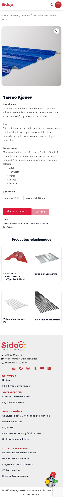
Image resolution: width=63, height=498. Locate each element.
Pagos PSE (7, 427)
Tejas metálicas (40, 15)
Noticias (6, 380)
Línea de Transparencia (15, 476)
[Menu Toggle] (58, 4)
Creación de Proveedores (16, 396)
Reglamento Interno (13, 402)
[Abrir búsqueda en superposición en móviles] (52, 5)
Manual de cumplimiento (15, 458)
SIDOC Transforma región (16, 386)
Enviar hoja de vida (12, 421)
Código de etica (11, 470)
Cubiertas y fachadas (19, 15)
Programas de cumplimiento (17, 464)
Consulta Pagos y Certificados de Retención (26, 415)
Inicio (3, 15)
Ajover (10, 227)
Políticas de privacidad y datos (19, 452)
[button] (56, 31)
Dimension (9, 191)
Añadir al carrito (17, 211)
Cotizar (40, 212)
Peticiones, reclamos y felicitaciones (21, 433)
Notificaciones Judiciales (15, 439)
